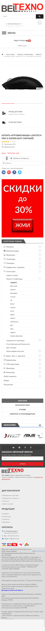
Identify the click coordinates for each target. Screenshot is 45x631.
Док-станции (11, 348)
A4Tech (13, 290)
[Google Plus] (9, 172)
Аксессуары (10, 54)
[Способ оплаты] (11, 544)
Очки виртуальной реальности (18, 344)
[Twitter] (4, 172)
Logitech (39, 54)
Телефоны (6, 519)
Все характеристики (8, 147)
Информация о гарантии (11, 498)
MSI (11, 325)
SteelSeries (14, 322)
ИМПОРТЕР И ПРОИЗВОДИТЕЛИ (22, 414)
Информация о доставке (11, 495)
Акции (6, 380)
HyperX (13, 332)
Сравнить (8, 163)
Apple (12, 315)
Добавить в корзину (20, 158)
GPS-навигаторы (12, 364)
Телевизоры (10, 259)
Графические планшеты (14, 267)
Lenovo (12, 307)
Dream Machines (16, 336)
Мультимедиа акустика (15, 351)
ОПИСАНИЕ (22, 401)
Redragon (13, 293)
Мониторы (9, 368)
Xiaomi (12, 318)
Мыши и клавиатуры (25, 54)
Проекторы (10, 372)
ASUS (12, 311)
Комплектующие (12, 251)
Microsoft (13, 286)
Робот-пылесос (10, 376)
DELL (12, 329)
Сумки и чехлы (12, 275)
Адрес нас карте (8, 504)
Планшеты (9, 263)
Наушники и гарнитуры (16, 340)
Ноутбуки (9, 247)
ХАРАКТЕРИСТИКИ (22, 405)
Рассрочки (8, 384)
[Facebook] (14, 172)
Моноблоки (10, 255)
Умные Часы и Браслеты (15, 356)
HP (11, 300)
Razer (12, 304)
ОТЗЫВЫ (22, 409)
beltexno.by (14, 539)
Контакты (6, 501)
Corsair (13, 297)
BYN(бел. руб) (22, 45)
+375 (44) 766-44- (12, 536)
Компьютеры (10, 360)
